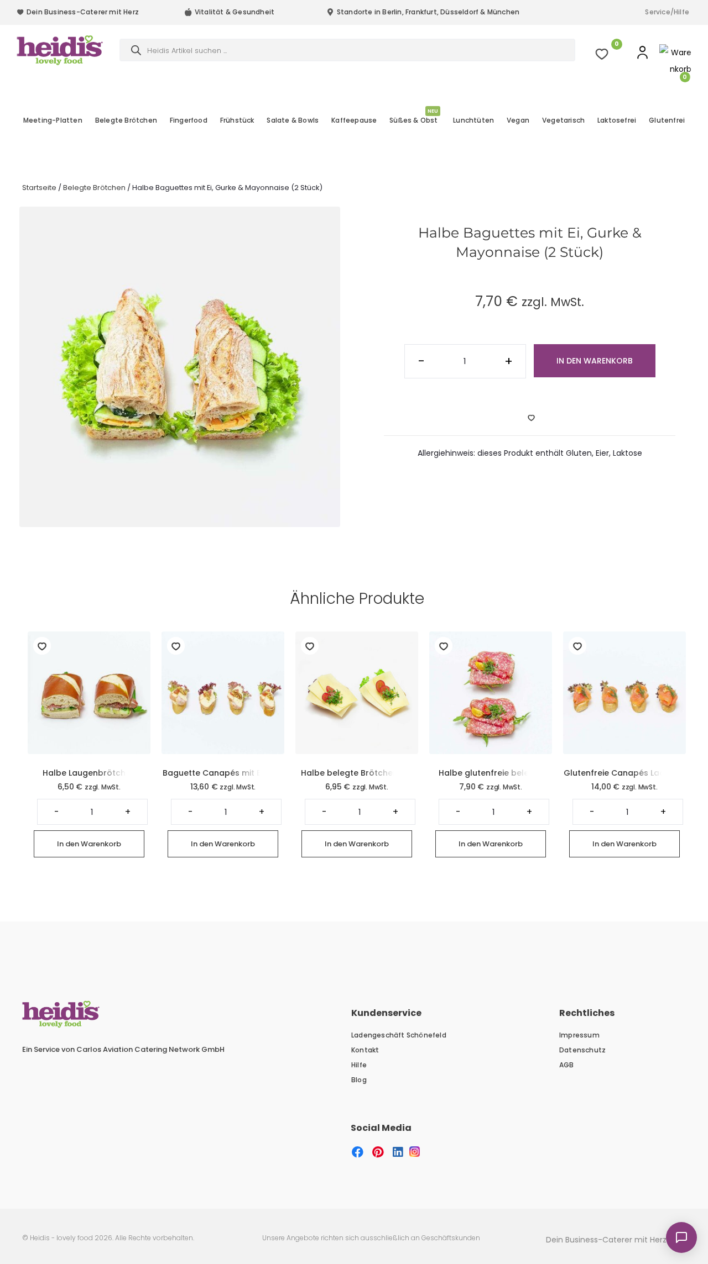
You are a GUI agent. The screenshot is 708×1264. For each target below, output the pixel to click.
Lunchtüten (473, 120)
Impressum (579, 1035)
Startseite (39, 187)
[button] (358, 1152)
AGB (566, 1065)
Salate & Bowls (293, 120)
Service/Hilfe (667, 12)
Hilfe (359, 1065)
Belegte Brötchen (126, 120)
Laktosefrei (616, 120)
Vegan (518, 120)
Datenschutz (582, 1050)
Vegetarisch (563, 120)
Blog (359, 1079)
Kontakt (365, 1050)
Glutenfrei (667, 120)
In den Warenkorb (594, 360)
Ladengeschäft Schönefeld (398, 1035)
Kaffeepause (354, 120)
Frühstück (237, 120)
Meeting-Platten (52, 120)
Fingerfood (188, 120)
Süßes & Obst (413, 119)
